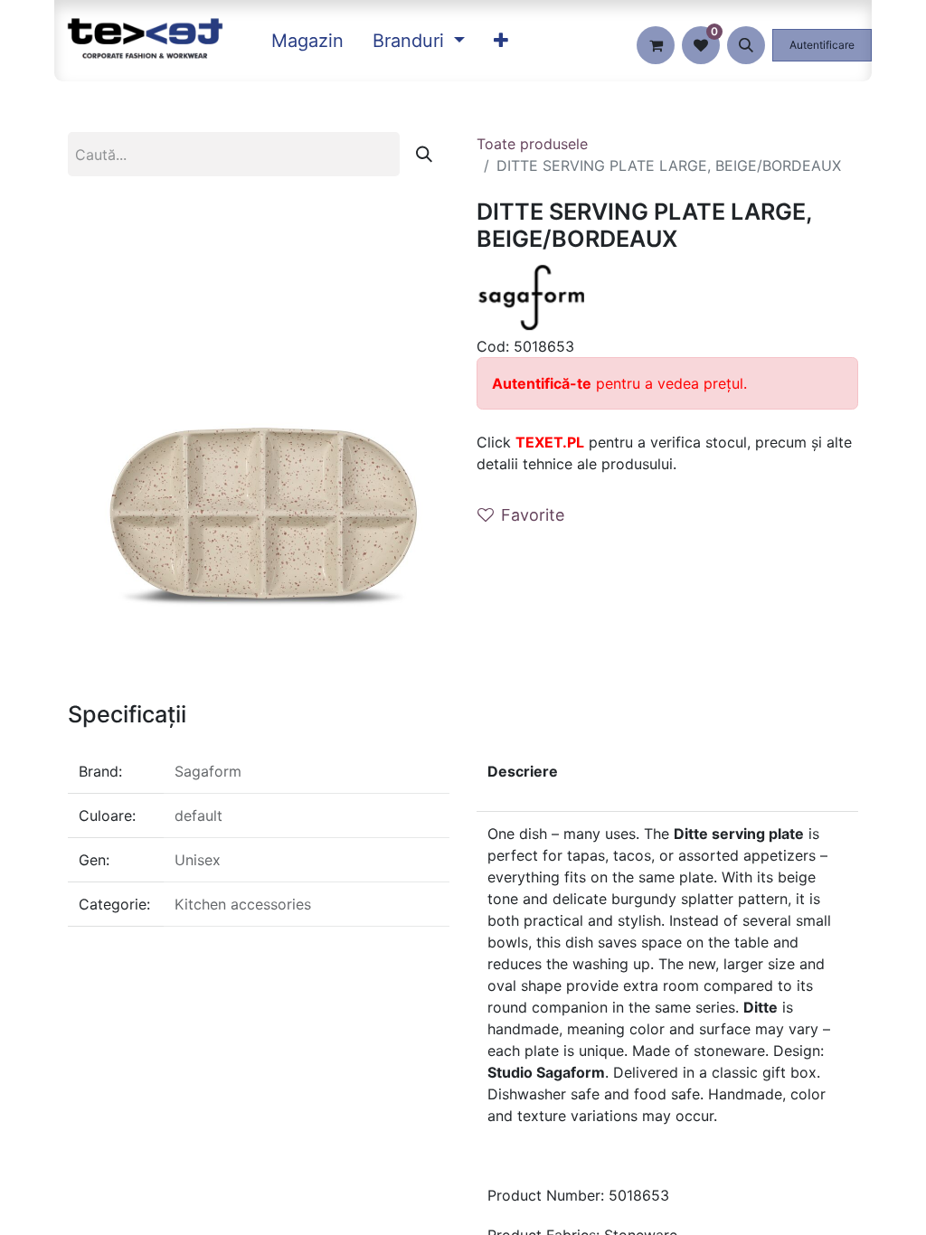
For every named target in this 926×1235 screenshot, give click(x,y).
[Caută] (424, 154)
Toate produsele (532, 144)
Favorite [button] (532, 514)
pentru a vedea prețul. (619, 383)
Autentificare (822, 45)
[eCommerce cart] (656, 45)
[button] (746, 45)
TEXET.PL (549, 442)
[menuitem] (307, 40)
